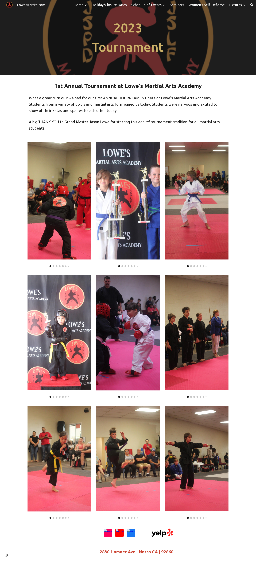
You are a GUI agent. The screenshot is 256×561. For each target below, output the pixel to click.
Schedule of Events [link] (146, 5)
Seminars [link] (177, 5)
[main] (128, 37)
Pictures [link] (235, 5)
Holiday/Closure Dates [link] (109, 5)
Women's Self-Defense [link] (207, 5)
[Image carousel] (59, 204)
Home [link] (78, 5)
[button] (252, 5)
